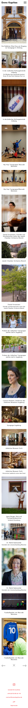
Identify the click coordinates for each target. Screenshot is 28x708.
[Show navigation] (25, 3)
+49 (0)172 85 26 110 (14, 693)
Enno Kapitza (9, 3)
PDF (14, 701)
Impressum (14, 705)
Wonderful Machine (14, 690)
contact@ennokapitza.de (14, 697)
